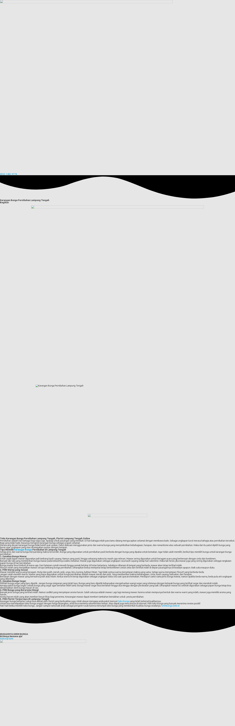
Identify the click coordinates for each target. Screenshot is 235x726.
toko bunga (123, 601)
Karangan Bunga (23, 549)
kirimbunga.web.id (170, 605)
